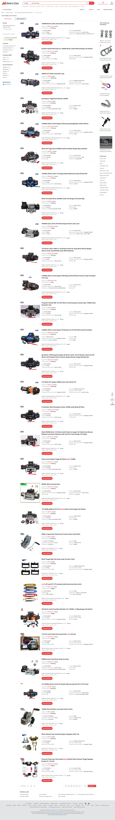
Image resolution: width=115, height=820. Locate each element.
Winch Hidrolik (103, 182)
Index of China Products (67, 807)
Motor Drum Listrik (64, 6)
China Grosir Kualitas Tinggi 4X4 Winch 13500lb (58, 459)
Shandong (6, 69)
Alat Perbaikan (42, 794)
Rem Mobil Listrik (49, 6)
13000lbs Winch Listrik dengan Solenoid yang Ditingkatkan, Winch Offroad (65, 123)
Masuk (111, 4)
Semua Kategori (7, 9)
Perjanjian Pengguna (44, 803)
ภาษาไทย (87, 805)
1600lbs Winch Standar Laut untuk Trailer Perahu (57, 709)
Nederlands (77, 805)
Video (22, 23)
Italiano (56, 805)
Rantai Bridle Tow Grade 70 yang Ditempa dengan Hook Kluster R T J (106, 60)
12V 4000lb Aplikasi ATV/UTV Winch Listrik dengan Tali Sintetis (64, 509)
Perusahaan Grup (8, 50)
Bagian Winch (103, 185)
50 (34, 786)
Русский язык (62, 805)
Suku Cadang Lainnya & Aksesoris (85, 794)
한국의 (68, 805)
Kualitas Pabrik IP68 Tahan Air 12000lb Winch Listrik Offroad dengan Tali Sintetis (67, 48)
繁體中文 (25, 805)
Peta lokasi (75, 803)
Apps (98, 9)
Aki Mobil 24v (103, 178)
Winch (43, 6)
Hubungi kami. (7, 84)
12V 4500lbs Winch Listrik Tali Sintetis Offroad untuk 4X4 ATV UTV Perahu (65, 684)
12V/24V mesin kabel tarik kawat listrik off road (59, 634)
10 (27, 786)
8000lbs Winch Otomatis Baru (51, 484)
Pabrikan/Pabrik (8, 48)
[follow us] (88, 803)
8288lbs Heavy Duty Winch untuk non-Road (55, 659)
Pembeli (82, 9)
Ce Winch (56, 6)
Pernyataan (36, 803)
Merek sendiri (8, 61)
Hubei (5, 73)
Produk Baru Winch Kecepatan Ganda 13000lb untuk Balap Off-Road (63, 407)
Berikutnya (91, 786)
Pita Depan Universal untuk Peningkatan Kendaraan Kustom (105, 95)
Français (34, 805)
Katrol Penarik (61, 796)
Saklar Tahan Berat (104, 175)
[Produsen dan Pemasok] (10, 3)
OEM (6, 57)
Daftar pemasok (21, 18)
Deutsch (45, 805)
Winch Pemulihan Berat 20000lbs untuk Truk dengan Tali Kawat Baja (63, 198)
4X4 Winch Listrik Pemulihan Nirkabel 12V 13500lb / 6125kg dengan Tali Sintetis (67, 609)
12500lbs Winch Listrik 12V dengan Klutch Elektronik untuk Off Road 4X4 (64, 173)
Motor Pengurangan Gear (74, 6)
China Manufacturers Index (54, 807)
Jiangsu (6, 71)
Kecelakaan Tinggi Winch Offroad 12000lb (55, 98)
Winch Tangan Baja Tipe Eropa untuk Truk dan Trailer (58, 559)
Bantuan (91, 9)
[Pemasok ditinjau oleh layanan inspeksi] (10, 37)
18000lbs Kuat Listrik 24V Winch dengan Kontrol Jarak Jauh (60, 223)
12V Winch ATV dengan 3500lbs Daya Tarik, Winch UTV (59, 382)
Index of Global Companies (79, 807)
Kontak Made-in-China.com (65, 803)
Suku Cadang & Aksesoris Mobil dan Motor (9, 26)
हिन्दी (83, 805)
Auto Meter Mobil (24, 794)
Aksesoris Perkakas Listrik (45, 796)
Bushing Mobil (103, 192)
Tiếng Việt (97, 805)
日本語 (29, 805)
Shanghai (6, 75)
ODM (6, 59)
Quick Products (44, 807)
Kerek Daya (38, 6)
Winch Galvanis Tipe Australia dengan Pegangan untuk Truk (60, 734)
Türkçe (92, 805)
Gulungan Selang (104, 187)
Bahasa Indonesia (105, 805)
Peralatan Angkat (24, 796)
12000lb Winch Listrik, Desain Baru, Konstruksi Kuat (58, 23)
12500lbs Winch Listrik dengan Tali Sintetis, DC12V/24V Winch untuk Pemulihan (67, 330)
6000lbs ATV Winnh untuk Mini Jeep (53, 73)
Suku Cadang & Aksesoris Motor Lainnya (67, 794)
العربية (72, 805)
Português (50, 805)
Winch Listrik (32, 6)
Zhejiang (6, 67)
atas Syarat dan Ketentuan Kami (60, 814)
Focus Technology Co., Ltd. (53, 810)
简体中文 (19, 805)
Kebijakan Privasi (54, 803)
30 (31, 786)
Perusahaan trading (9, 46)
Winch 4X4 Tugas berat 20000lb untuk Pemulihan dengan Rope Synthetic (64, 148)
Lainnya (5, 52)
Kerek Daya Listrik (104, 190)
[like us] (86, 803)
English (14, 805)
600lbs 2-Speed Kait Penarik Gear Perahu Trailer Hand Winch (61, 534)
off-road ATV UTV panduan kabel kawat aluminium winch (62, 584)
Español (40, 805)
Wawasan (81, 803)
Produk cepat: (25, 6)
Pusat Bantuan (29, 803)
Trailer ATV (102, 180)
